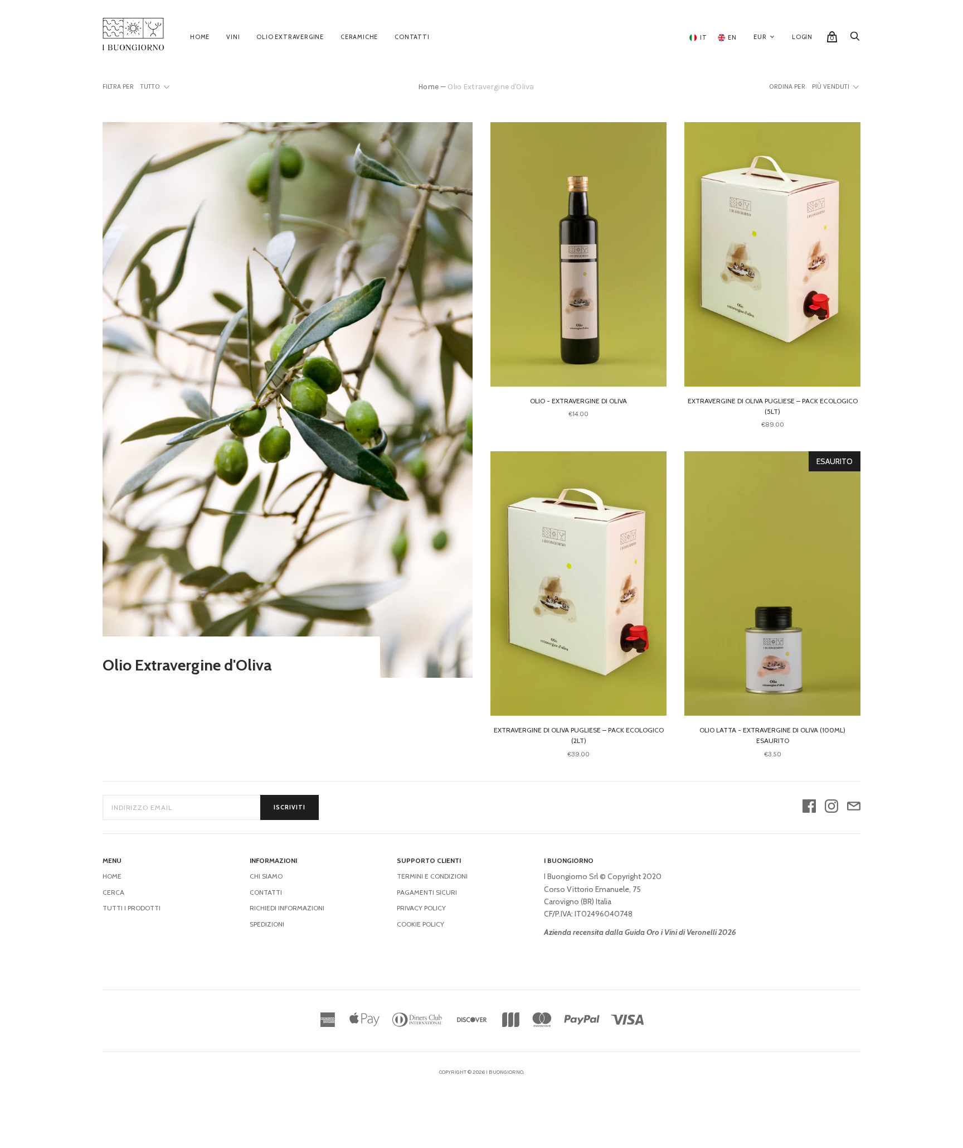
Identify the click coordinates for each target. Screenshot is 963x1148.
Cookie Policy (420, 924)
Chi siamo (266, 876)
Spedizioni (267, 924)
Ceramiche (359, 37)
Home (200, 37)
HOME (112, 876)
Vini (233, 37)
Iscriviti (289, 807)
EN (732, 37)
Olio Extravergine (290, 37)
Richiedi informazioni (287, 908)
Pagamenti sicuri (427, 892)
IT (702, 37)
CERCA (113, 892)
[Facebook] (809, 807)
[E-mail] (853, 807)
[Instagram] (831, 807)
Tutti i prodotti (131, 908)
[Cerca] (854, 39)
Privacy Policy (421, 908)
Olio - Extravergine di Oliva (578, 401)
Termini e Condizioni (432, 876)
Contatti (412, 37)
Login (802, 37)
